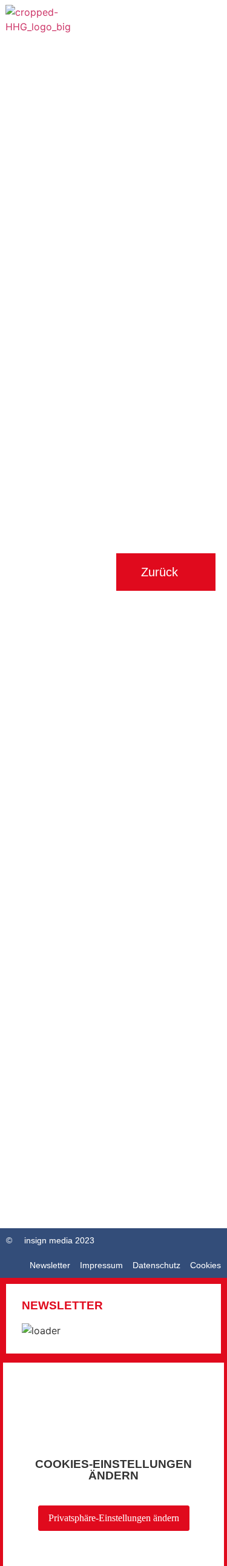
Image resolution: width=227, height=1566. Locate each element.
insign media (48, 1240)
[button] (210, 29)
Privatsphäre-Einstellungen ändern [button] (113, 1518)
